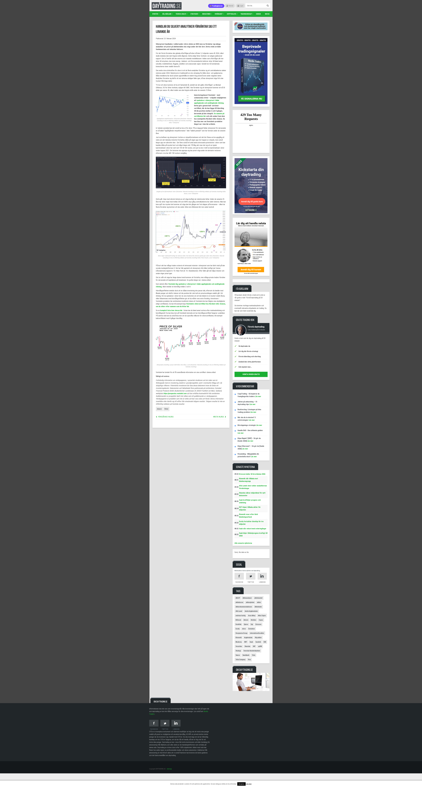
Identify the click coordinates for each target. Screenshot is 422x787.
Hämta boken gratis (251, 374)
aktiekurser (239, 602)
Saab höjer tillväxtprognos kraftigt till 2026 (253, 534)
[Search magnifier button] (268, 5)
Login (241, 6)
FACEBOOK (239, 582)
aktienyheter (250, 602)
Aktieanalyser (247, 598)
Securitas (239, 646)
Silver (166, 409)
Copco (261, 620)
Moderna (239, 642)
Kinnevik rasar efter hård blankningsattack (248, 515)
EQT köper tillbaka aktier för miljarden (250, 508)
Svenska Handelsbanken (252, 651)
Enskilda (238, 624)
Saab (251, 642)
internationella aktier (257, 633)
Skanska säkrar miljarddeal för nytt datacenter (252, 494)
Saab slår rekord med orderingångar (252, 529)
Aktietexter (258, 607)
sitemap (169, 769)
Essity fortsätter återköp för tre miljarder (251, 522)
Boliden (253, 620)
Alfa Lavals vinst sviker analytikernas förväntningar (253, 487)
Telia (253, 655)
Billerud (238, 620)
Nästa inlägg (218, 417)
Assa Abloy (251, 615)
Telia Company (240, 659)
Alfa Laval (239, 611)
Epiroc (246, 624)
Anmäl (231, 6)
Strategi (238, 651)
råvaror (159, 409)
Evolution (251, 629)
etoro (244, 629)
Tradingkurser (217, 6)
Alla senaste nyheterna (243, 543)
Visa (249, 659)
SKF (254, 646)
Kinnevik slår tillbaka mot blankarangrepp (248, 480)
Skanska (247, 646)
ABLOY (238, 598)
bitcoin (246, 620)
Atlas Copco (262, 615)
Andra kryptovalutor (251, 611)
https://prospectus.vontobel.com (175, 393)
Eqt (252, 624)
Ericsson (258, 624)
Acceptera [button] (241, 784)
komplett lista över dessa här (171, 310)
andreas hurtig (241, 615)
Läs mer (258, 396)
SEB (265, 642)
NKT (245, 642)
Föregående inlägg (166, 417)
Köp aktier (258, 637)
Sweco (238, 655)
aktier (259, 602)
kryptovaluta (248, 637)
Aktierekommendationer (244, 607)
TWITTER (250, 582)
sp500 (260, 646)
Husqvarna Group (241, 633)
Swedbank (246, 655)
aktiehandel (258, 598)
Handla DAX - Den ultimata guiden (250, 430)
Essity (237, 629)
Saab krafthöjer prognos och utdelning (250, 501)
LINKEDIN (262, 582)
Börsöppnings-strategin (247, 425)
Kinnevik (239, 637)
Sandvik (258, 642)
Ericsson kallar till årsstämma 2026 (252, 474)
